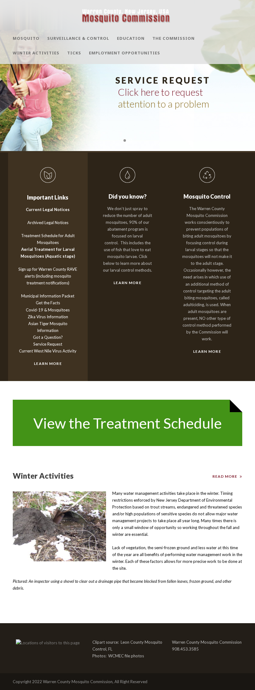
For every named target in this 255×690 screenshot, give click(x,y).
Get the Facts (48, 302)
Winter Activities (36, 53)
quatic (55, 256)
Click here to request (160, 92)
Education (131, 38)
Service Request (47, 344)
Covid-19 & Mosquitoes (48, 309)
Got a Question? (48, 337)
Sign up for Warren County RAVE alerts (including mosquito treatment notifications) (47, 276)
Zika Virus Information (48, 316)
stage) (68, 256)
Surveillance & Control (78, 38)
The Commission (173, 38)
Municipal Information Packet (47, 295)
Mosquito (26, 38)
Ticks (74, 53)
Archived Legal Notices (47, 222)
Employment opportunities (124, 53)
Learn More (48, 363)
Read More (224, 476)
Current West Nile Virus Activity (47, 350)
